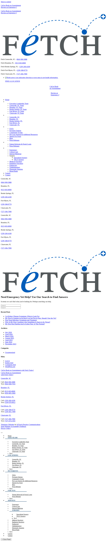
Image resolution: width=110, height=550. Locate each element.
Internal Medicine (15, 154)
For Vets (8, 142)
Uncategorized (10, 352)
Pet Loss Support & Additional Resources (23, 134)
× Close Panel (6, 539)
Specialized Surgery (20, 158)
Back (10, 453)
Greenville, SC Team (16, 105)
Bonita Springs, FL (15, 121)
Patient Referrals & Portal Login (20, 144)
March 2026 (9, 336)
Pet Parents (9, 127)
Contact (7, 175)
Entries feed (9, 363)
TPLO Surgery (19, 160)
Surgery (12, 156)
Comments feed (10, 365)
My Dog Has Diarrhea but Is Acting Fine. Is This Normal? (25, 324)
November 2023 (10, 344)
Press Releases (14, 140)
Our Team (8, 102)
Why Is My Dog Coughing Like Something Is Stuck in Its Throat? (27, 322)
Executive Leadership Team (18, 103)
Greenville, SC (14, 117)
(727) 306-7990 (22, 74)
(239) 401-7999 (10, 412)
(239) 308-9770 (22, 70)
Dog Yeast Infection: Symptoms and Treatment (21, 320)
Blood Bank (13, 171)
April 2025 (9, 340)
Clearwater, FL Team (16, 113)
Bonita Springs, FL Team (18, 109)
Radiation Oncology (16, 163)
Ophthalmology (14, 167)
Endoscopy (13, 165)
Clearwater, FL (14, 125)
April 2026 (9, 334)
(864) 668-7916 (10, 384)
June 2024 (8, 342)
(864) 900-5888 (22, 59)
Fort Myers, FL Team (16, 111)
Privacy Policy (6, 428)
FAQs (11, 129)
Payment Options (15, 131)
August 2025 (9, 338)
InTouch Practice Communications (28, 424)
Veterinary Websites (7, 424)
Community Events (16, 132)
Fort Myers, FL (14, 123)
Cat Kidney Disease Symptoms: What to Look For (22, 316)
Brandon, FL (13, 119)
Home (7, 100)
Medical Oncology (15, 161)
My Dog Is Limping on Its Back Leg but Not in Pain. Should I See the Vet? (30, 318)
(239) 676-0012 (10, 402)
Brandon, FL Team (15, 107)
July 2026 (8, 332)
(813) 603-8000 (20, 63)
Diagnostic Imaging (16, 169)
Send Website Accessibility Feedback (13, 426)
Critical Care (13, 152)
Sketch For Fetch (15, 136)
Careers (7, 173)
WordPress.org (10, 367)
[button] (11, 5)
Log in (7, 361)
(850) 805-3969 (10, 393)
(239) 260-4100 (24, 67)
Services (8, 148)
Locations (8, 115)
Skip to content (6, 2)
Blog (11, 138)
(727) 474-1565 (10, 421)
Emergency (13, 150)
